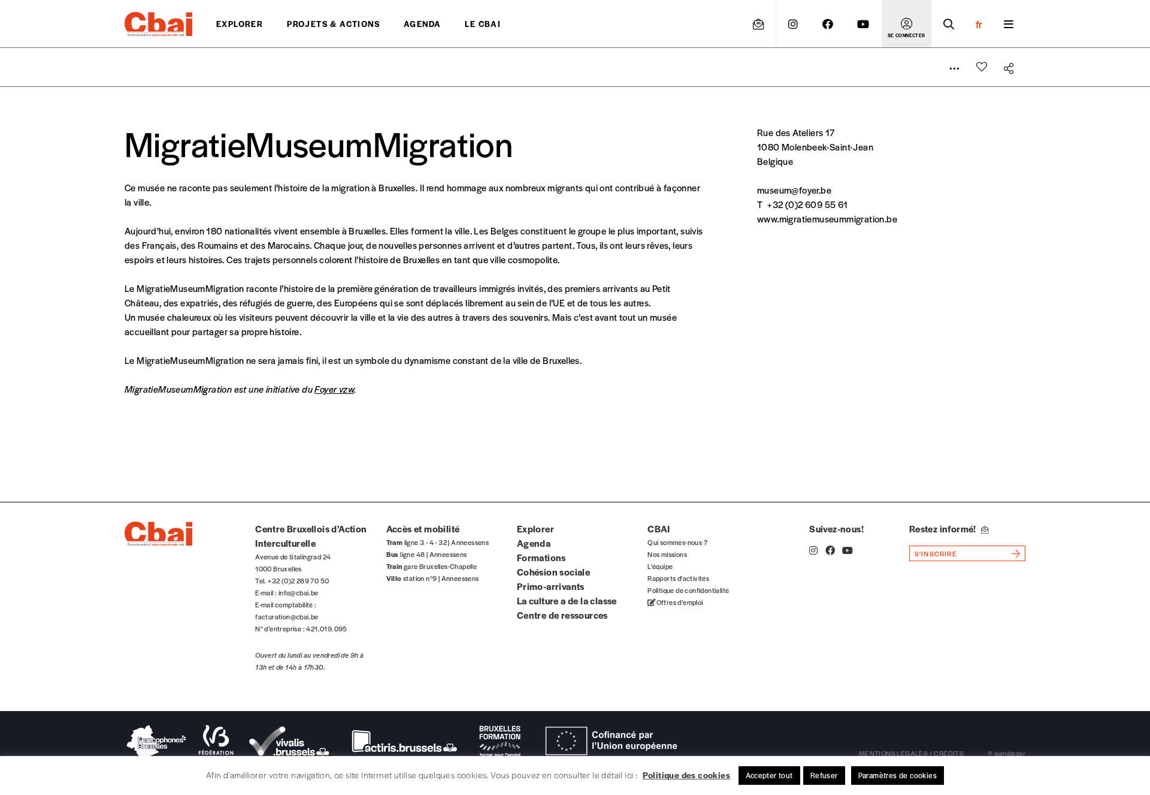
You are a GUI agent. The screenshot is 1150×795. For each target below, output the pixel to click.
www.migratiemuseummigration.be (827, 218)
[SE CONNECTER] (906, 24)
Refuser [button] (824, 775)
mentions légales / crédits (911, 753)
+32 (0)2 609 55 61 (807, 204)
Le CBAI (483, 23)
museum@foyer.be (794, 189)
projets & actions (333, 23)
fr (979, 24)
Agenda (422, 23)
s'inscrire (936, 553)
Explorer (239, 23)
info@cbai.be (299, 592)
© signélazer (1006, 753)
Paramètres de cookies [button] (897, 775)
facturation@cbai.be (287, 616)
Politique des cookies (686, 775)
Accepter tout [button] (769, 775)
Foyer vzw (334, 389)
